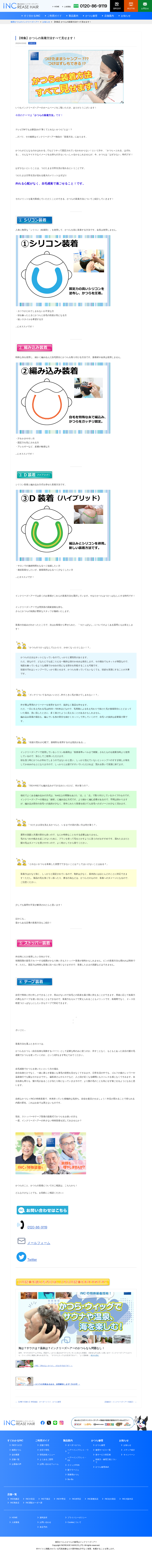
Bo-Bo (70, 1479)
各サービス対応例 (103, 1454)
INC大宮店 (30, 1499)
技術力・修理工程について (105, 1460)
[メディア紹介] (108, 1416)
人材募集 (67, 7)
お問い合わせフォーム (49, 1464)
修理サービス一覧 (103, 1450)
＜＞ (56, 1384)
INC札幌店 (14, 1499)
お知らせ (46, 22)
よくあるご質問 (46, 1459)
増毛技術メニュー (47, 1454)
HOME (56, 7)
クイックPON (73, 1465)
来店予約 (43, 1527)
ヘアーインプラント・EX (77, 1458)
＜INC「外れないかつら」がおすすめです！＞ (53, 1365)
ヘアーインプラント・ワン (78, 1451)
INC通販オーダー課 (34, 1502)
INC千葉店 (45, 1499)
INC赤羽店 (76, 1499)
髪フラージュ (73, 1470)
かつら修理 (100, 1445)
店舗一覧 (15, 1459)
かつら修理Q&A (102, 1467)
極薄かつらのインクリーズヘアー (25, 22)
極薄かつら (16, 1450)
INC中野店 (61, 1499)
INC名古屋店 (110, 1499)
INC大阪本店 (127, 1499)
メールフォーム (38, 1243)
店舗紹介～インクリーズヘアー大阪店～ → (120, 1402)
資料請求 (43, 1517)
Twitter (32, 1260)
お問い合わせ (45, 1522)
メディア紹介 (129, 1450)
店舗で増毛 (44, 1445)
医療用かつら (73, 1474)
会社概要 (15, 1454)
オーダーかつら (74, 1445)
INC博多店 (14, 1502)
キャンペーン (129, 1454)
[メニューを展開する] (31, 16)
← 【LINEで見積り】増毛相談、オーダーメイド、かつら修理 (38, 1402)
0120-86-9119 (37, 1227)
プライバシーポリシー (77, 1517)
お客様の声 (16, 1464)
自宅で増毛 (44, 1450)
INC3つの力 (17, 1445)
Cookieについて (74, 1522)
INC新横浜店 (92, 1499)
